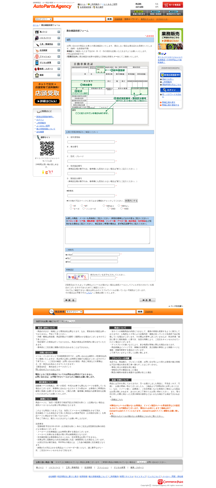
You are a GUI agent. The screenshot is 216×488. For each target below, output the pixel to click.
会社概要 (40, 132)
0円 (68, 39)
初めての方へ (168, 79)
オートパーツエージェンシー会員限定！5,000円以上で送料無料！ (170, 60)
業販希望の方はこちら (171, 84)
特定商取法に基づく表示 (67, 476)
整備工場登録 (155, 13)
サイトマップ (140, 476)
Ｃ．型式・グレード (75, 156)
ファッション (45, 56)
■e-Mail (69, 255)
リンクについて (154, 476)
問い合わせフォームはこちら (48, 369)
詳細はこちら (69, 321)
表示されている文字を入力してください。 (108, 275)
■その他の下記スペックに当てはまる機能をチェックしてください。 (102, 200)
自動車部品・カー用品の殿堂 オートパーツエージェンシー (52, 6)
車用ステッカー (147, 19)
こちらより (142, 462)
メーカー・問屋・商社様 (172, 476)
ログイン (40, 120)
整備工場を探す (138, 13)
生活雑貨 (43, 50)
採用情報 (83, 476)
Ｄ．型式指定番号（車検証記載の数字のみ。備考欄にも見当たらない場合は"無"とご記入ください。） (102, 167)
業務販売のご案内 (173, 13)
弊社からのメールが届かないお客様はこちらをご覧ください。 (137, 416)
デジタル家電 (45, 62)
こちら (89, 293)
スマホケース (162, 19)
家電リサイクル (126, 476)
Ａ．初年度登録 (73, 137)
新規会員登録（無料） (170, 75)
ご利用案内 (94, 4)
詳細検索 (118, 19)
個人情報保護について (45, 129)
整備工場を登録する (170, 105)
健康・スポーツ (46, 69)
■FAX (68, 262)
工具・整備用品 (46, 44)
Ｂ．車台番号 (72, 147)
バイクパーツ (45, 38)
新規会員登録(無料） (45, 117)
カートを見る (173, 5)
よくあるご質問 (110, 4)
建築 (41, 75)
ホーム (83, 4)
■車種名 (70, 191)
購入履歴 (99, 7)
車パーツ (43, 32)
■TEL (68, 258)
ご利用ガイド (46, 111)
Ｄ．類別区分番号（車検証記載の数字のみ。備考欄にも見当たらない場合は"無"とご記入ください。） (102, 179)
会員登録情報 (85, 7)
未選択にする (131, 200)
